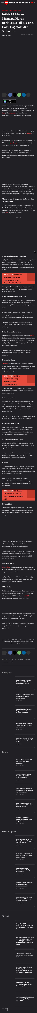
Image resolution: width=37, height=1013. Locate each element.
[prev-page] (3, 1009)
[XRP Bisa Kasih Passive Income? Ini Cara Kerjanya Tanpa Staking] (8, 820)
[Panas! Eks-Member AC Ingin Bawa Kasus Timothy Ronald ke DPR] (8, 741)
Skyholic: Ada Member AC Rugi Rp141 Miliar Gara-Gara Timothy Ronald (25, 696)
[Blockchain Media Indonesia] (18, 3)
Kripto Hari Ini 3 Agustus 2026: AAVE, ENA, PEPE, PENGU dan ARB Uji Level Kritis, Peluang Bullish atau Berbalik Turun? (25, 941)
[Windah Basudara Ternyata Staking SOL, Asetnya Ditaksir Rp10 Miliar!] (8, 726)
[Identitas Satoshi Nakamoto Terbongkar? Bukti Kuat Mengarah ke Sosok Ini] (8, 683)
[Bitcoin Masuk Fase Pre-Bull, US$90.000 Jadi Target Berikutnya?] (8, 762)
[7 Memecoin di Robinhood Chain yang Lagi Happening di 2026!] (8, 956)
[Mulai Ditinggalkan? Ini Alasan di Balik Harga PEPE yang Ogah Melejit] (8, 999)
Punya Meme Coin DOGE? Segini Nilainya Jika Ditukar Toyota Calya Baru (24, 984)
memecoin (4, 662)
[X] (15, 95)
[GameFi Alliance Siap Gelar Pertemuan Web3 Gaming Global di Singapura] (8, 900)
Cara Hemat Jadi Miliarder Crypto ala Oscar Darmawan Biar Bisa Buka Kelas (24, 710)
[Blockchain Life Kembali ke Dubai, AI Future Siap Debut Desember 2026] (8, 856)
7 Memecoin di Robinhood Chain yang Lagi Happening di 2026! (24, 955)
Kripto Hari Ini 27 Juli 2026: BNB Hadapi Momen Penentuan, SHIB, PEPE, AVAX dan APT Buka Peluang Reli (24, 969)
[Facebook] (10, 95)
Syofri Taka (6, 35)
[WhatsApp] (19, 95)
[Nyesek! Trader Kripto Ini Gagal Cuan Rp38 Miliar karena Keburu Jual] (8, 777)
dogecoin (27, 659)
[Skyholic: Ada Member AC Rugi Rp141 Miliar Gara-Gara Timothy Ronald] (8, 697)
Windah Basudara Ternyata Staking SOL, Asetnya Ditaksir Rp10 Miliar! (24, 725)
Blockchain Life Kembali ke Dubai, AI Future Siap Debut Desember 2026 (24, 855)
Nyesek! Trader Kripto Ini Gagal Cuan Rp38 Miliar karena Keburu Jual (23, 775)
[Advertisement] (18, 53)
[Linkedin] (24, 95)
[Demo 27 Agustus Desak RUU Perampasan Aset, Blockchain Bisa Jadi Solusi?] (8, 806)
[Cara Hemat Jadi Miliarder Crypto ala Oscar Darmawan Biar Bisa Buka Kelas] (8, 712)
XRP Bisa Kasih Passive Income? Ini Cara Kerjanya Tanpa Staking (24, 819)
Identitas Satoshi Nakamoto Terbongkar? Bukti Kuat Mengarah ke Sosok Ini (23, 681)
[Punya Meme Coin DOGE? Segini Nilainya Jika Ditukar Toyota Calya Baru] (8, 985)
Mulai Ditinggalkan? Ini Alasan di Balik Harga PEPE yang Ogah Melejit (25, 998)
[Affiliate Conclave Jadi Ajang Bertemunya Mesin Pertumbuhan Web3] (8, 885)
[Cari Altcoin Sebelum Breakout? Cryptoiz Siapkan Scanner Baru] (8, 871)
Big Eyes (11, 659)
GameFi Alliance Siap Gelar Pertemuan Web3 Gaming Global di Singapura (24, 898)
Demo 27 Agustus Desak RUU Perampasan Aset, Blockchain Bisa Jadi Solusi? (24, 804)
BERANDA (5, 10)
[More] (28, 95)
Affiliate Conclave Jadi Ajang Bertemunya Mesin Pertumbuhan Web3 (24, 884)
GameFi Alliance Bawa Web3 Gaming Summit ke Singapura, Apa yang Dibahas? (24, 790)
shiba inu (11, 662)
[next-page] (6, 1009)
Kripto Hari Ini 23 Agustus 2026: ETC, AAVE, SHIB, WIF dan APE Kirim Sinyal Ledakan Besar (25, 926)
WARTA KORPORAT (15, 10)
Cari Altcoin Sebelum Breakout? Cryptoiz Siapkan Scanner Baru (24, 869)
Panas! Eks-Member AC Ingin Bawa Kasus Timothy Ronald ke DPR (24, 739)
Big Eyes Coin (19, 659)
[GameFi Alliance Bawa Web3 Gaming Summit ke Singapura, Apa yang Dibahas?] (8, 791)
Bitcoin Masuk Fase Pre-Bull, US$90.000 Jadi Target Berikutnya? (24, 761)
